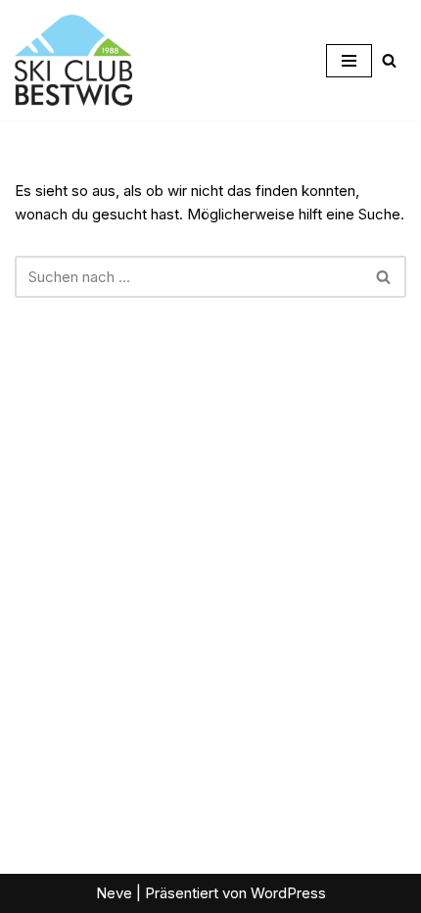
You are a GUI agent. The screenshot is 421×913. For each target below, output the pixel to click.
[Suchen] (389, 60)
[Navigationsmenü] (349, 60)
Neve (114, 893)
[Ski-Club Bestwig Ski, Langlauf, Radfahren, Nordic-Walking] (73, 60)
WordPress (288, 893)
